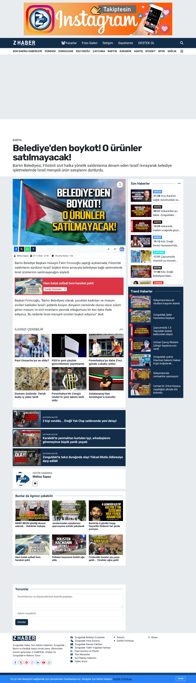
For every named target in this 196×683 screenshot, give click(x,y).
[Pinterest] (26, 662)
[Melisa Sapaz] (22, 478)
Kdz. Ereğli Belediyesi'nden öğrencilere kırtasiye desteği (164, 274)
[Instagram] (32, 662)
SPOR (161, 51)
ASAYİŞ (138, 51)
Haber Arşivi (81, 661)
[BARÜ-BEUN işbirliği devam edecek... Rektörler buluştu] (32, 510)
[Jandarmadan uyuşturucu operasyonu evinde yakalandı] (69, 510)
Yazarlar (71, 43)
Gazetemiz (125, 43)
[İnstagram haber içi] (98, 18)
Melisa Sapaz (22, 256)
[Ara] (181, 42)
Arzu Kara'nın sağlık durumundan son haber (166, 198)
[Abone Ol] (121, 248)
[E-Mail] (35, 483)
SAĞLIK (172, 51)
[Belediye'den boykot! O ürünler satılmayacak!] (69, 212)
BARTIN (112, 51)
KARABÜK (125, 51)
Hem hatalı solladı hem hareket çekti (28, 559)
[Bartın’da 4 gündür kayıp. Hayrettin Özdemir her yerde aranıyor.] (106, 510)
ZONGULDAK (65, 51)
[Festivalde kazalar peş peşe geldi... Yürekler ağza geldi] (106, 544)
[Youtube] (43, 662)
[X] (20, 662)
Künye (154, 637)
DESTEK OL (146, 43)
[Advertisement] (98, 95)
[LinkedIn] (37, 662)
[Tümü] (179, 183)
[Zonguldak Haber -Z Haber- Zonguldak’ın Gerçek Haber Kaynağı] (24, 42)
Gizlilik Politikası (125, 640)
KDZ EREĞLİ (83, 51)
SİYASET (150, 51)
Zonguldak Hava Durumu (87, 640)
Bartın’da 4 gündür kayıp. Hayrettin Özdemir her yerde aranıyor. (104, 526)
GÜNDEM (50, 51)
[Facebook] (15, 662)
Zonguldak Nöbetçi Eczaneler (90, 637)
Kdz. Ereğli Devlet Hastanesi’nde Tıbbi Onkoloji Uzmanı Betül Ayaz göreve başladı (165, 243)
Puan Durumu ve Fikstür (87, 651)
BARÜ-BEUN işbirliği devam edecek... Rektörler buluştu (30, 525)
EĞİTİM (157, 267)
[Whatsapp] (49, 662)
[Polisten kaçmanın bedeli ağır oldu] (69, 544)
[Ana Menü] (181, 51)
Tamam (180, 679)
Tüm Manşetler (82, 654)
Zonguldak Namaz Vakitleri (88, 644)
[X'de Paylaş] (21, 249)
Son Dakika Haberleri (85, 658)
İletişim (108, 43)
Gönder (21, 622)
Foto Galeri (89, 43)
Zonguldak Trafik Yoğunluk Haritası (93, 647)
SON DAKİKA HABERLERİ (27, 51)
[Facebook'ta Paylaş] (16, 249)
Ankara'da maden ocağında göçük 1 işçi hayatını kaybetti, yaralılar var (166, 228)
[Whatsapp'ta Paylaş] (27, 249)
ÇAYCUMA (99, 51)
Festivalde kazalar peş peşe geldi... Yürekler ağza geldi (104, 559)
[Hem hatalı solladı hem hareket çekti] (32, 544)
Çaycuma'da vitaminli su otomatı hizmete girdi (164, 259)
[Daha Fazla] (33, 249)
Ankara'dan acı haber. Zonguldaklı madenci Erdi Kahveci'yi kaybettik (166, 213)
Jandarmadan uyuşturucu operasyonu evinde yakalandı (68, 525)
